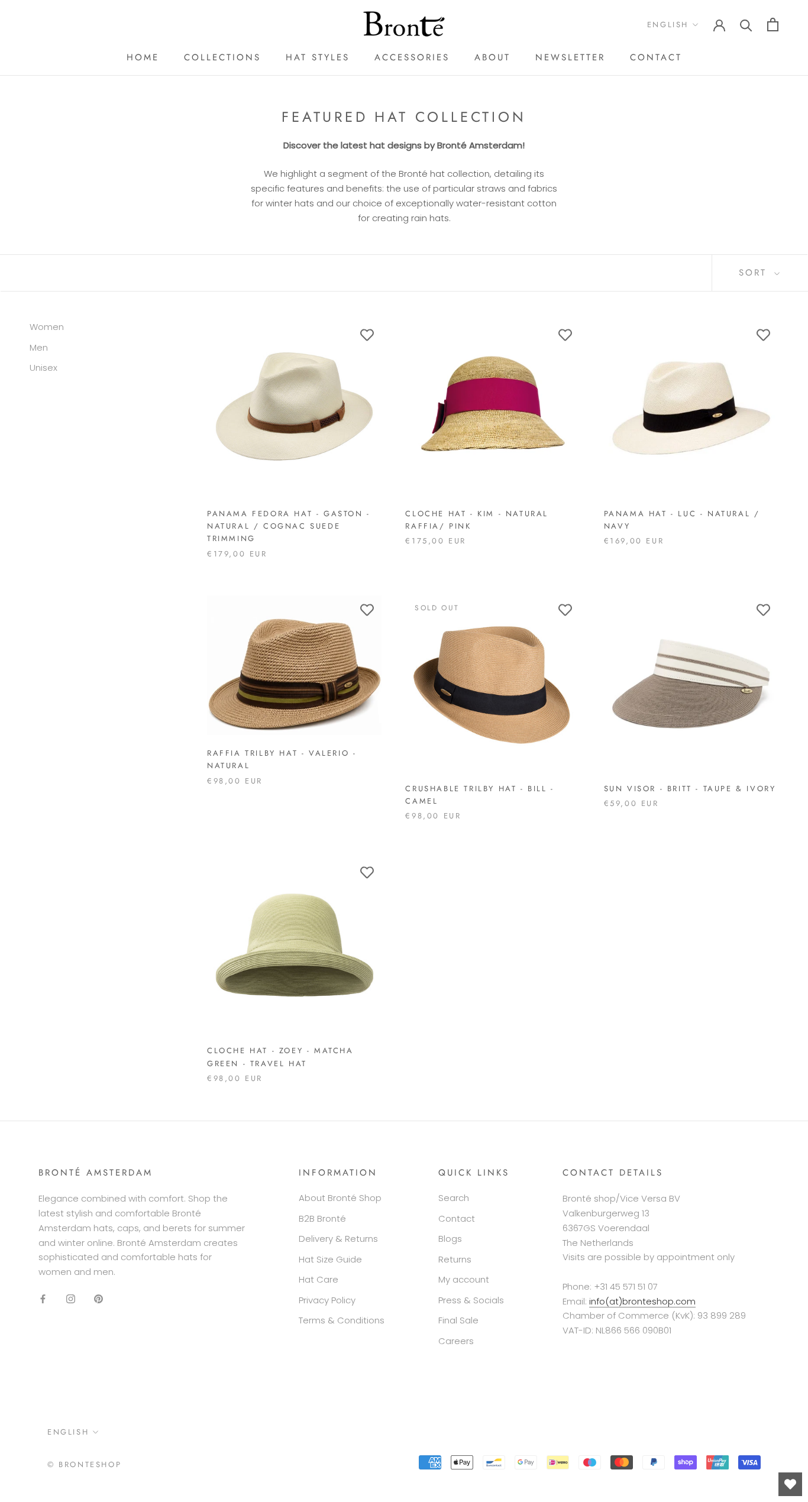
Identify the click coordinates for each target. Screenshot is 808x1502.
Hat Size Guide (330, 1259)
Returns (454, 1259)
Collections (222, 57)
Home (143, 57)
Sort (755, 272)
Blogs (450, 1238)
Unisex (43, 367)
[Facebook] (42, 1298)
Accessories (412, 57)
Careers (456, 1341)
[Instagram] (70, 1298)
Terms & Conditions (341, 1320)
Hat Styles (318, 57)
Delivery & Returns (338, 1238)
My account (463, 1279)
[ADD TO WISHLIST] (367, 335)
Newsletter (570, 57)
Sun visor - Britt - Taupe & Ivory (690, 788)
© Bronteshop (84, 1464)
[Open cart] (772, 24)
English (668, 24)
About (492, 57)
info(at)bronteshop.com (642, 1301)
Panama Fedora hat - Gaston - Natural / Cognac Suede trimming (288, 526)
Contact (656, 57)
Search (453, 1198)
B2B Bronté (322, 1218)
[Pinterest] (98, 1298)
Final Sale (458, 1320)
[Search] (746, 24)
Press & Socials (471, 1300)
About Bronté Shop (340, 1198)
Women (47, 327)
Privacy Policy (327, 1300)
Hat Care (318, 1279)
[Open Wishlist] (790, 1484)
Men (39, 347)
